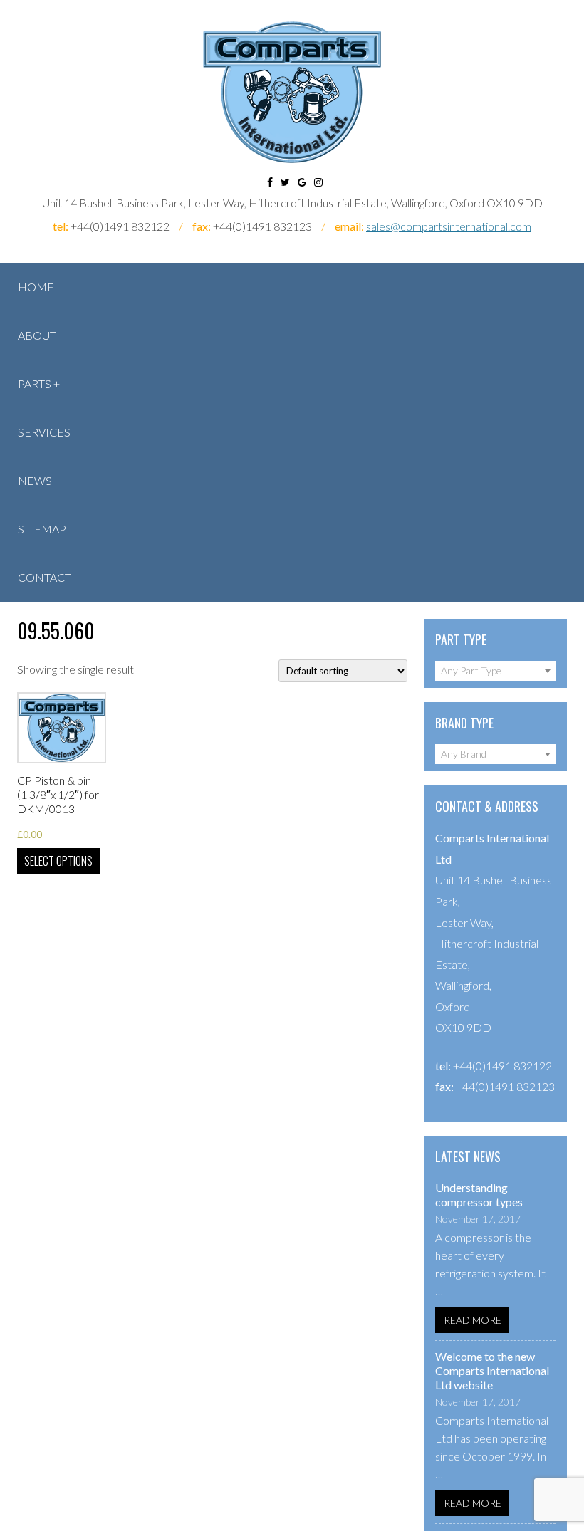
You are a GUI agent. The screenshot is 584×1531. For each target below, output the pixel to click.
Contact (44, 577)
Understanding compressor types (479, 1194)
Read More (472, 1320)
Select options (58, 860)
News (35, 480)
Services (44, 432)
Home (36, 286)
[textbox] (495, 671)
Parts (34, 383)
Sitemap (42, 528)
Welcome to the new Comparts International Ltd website (492, 1370)
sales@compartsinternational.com (448, 226)
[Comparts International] (292, 92)
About (37, 335)
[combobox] (495, 671)
